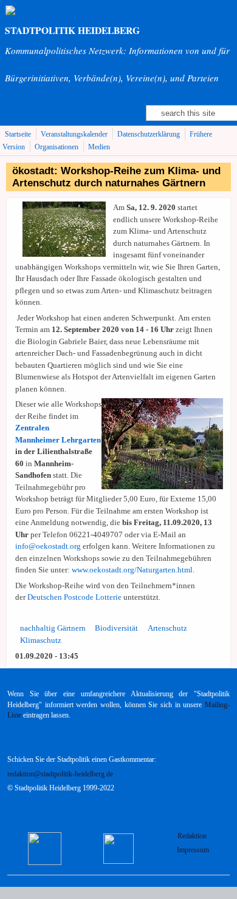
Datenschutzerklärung (148, 134)
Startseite (18, 134)
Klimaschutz (40, 640)
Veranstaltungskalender (74, 134)
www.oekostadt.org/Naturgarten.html (132, 569)
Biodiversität (116, 628)
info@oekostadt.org (48, 546)
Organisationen (56, 147)
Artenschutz (167, 628)
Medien (99, 147)
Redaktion (192, 836)
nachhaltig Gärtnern (53, 628)
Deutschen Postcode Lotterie (74, 597)
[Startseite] (25, 11)
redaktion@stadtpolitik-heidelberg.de (60, 774)
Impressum (193, 850)
